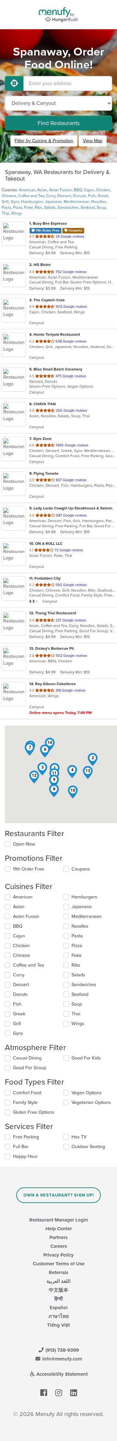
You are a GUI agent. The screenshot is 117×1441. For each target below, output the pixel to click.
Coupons (81, 869)
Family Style (25, 1102)
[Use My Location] (14, 83)
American (27, 190)
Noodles (98, 201)
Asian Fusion (60, 190)
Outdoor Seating (88, 1146)
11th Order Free (28, 869)
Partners (58, 1237)
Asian (42, 190)
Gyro (15, 201)
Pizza (17, 207)
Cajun (89, 190)
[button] (93, 759)
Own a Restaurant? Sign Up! (58, 1195)
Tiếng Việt (58, 1325)
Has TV (79, 1137)
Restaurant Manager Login (58, 1220)
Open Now (24, 844)
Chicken (103, 190)
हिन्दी (58, 1299)
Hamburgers (32, 201)
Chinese (9, 196)
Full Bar (21, 1146)
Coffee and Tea (31, 196)
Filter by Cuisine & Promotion (44, 141)
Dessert (64, 196)
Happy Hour (25, 1156)
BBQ (78, 190)
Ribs (38, 207)
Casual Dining (27, 1058)
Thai (5, 213)
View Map (92, 141)
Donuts (79, 196)
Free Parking (26, 1137)
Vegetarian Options (91, 1102)
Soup (101, 207)
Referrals (58, 1272)
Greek (103, 196)
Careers (58, 1246)
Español (59, 1307)
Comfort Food (27, 1093)
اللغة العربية (58, 1281)
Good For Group (29, 1068)
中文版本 (58, 1290)
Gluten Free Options (33, 1112)
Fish (92, 196)
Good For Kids (86, 1058)
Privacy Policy (58, 1255)
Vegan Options (87, 1093)
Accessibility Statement (61, 1374)
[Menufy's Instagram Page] (58, 1393)
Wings (16, 213)
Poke (28, 207)
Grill (5, 201)
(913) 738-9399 (61, 1350)
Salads (50, 207)
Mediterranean (76, 201)
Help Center (59, 1229)
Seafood (88, 207)
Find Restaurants (59, 123)
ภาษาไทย (58, 1316)
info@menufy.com (61, 1359)
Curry (50, 196)
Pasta (6, 207)
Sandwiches (68, 207)
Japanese (53, 201)
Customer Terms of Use (58, 1264)
